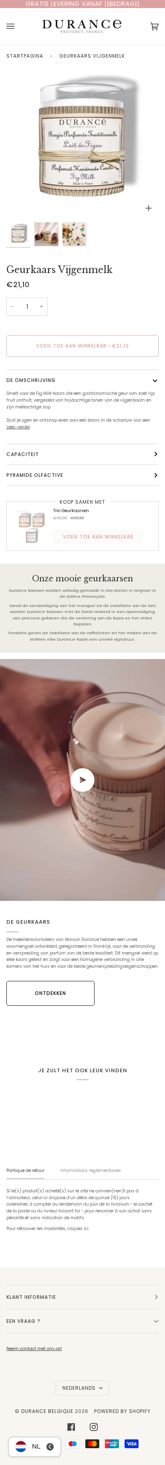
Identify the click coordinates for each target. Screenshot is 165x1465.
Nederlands (79, 1388)
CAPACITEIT (22, 454)
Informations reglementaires (90, 1171)
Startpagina (24, 55)
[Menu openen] (18, 26)
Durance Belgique (47, 1411)
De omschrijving (31, 380)
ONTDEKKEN (50, 993)
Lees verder (18, 427)
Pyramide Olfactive (34, 475)
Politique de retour (25, 1171)
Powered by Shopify (122, 1411)
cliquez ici (78, 1229)
